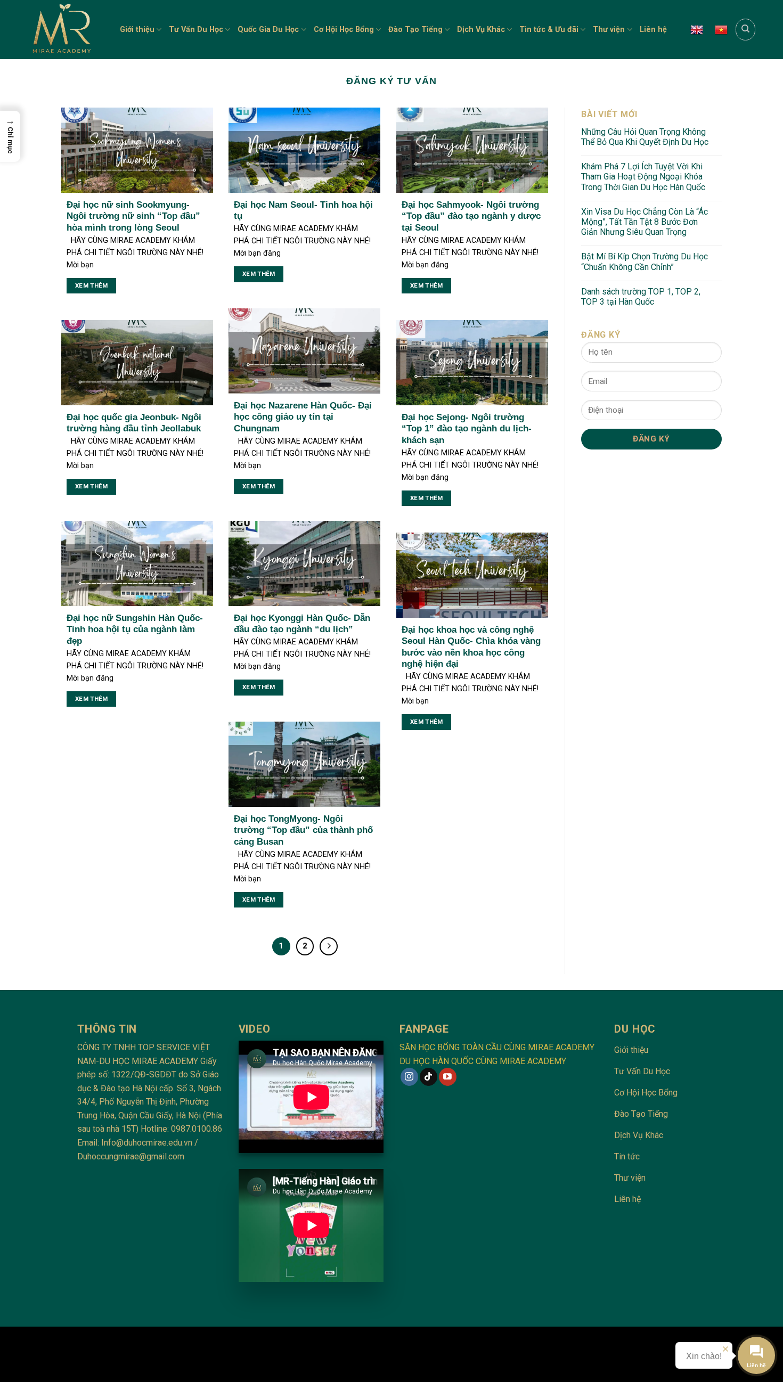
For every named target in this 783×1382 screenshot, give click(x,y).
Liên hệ (653, 29)
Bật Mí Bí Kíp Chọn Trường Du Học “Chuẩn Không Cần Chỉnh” (644, 261)
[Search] (745, 29)
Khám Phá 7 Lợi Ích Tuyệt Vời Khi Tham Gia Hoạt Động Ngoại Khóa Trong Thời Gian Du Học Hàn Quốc (643, 176)
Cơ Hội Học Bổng (344, 29)
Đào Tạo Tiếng (415, 29)
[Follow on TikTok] (428, 1077)
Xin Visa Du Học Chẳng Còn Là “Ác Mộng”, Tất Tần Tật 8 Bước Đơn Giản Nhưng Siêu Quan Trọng (644, 222)
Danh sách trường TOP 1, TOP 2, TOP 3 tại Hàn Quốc (640, 297)
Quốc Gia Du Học (268, 29)
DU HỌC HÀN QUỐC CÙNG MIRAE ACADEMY (482, 1061)
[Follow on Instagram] (409, 1077)
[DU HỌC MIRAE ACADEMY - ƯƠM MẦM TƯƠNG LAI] (65, 29)
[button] (10, 136)
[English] (696, 30)
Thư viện (609, 29)
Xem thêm (91, 285)
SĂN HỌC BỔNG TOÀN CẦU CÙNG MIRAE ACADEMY (496, 1047)
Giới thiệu (137, 29)
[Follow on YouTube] (447, 1077)
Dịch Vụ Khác (481, 29)
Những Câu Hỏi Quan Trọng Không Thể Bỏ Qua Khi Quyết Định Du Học (644, 137)
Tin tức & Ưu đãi (548, 29)
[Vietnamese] (721, 30)
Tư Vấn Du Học (196, 29)
